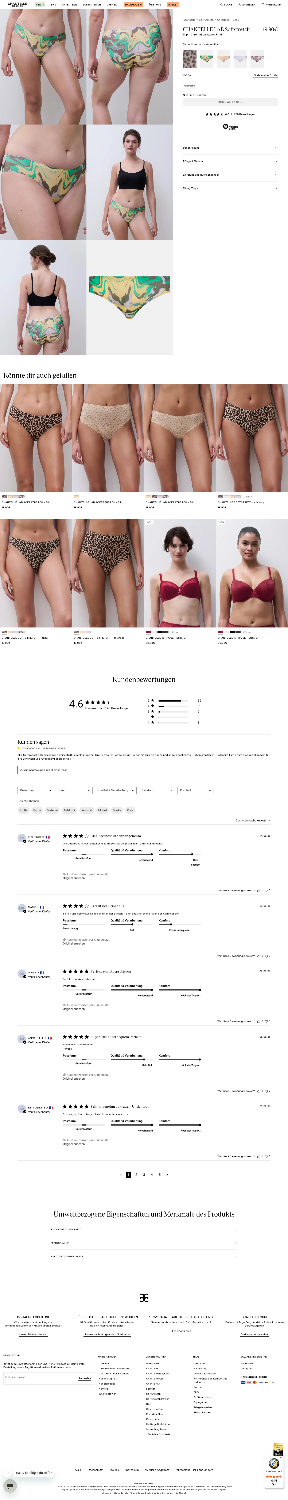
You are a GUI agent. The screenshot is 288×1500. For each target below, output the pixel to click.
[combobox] (35, 790)
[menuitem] (40, 4)
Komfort (86, 810)
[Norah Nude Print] (223, 59)
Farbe (37, 810)
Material (52, 810)
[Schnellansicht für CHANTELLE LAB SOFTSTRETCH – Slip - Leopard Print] (65, 485)
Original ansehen (74, 878)
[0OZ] (154, 497)
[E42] (16, 497)
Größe (23, 810)
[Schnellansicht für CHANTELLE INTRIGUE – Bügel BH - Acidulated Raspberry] (209, 620)
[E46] (21, 497)
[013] (165, 632)
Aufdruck (69, 810)
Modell (102, 810)
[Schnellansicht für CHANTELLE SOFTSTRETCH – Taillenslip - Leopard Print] (137, 620)
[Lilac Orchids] (240, 59)
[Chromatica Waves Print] (206, 59)
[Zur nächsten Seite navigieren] (167, 1175)
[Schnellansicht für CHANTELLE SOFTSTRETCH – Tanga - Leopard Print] (65, 620)
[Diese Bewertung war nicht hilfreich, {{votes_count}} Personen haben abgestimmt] (266, 890)
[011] (160, 632)
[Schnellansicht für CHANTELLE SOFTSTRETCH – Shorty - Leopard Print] (281, 485)
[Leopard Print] (189, 59)
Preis (130, 810)
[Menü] (281, 1458)
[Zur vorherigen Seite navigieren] (121, 1175)
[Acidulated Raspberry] (148, 632)
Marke (117, 810)
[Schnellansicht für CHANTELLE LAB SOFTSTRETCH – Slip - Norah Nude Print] (137, 485)
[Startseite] (17, 4)
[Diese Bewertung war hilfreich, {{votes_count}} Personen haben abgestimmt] (258, 890)
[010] (226, 497)
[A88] (10, 497)
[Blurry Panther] (257, 59)
